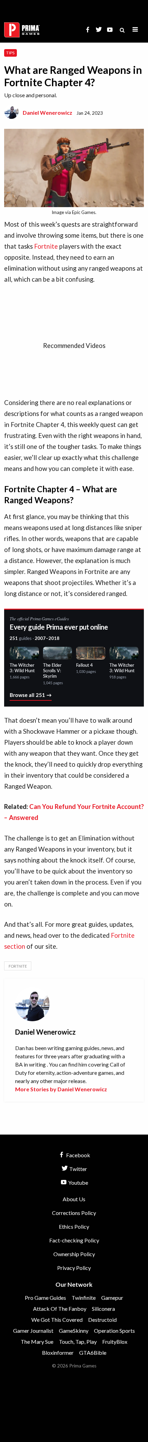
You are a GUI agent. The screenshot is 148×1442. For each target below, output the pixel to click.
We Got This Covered (57, 1319)
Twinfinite (84, 1297)
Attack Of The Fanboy (59, 1308)
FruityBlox (114, 1341)
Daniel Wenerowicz (47, 112)
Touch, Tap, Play (78, 1341)
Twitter (77, 1168)
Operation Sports (114, 1330)
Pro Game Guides (45, 1297)
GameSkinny (73, 1330)
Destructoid (102, 1319)
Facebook (77, 1155)
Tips (10, 52)
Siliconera (103, 1308)
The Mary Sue (37, 1341)
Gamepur (112, 1297)
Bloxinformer (58, 1352)
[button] (135, 30)
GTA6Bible (92, 1352)
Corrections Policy (74, 1212)
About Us (74, 1199)
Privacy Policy (74, 1267)
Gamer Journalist (33, 1330)
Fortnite (46, 246)
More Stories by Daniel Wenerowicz (61, 1089)
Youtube (77, 1182)
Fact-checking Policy (74, 1240)
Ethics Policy (74, 1226)
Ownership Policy (74, 1254)
